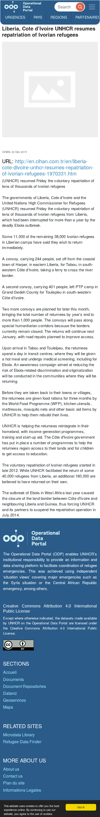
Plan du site (14, 783)
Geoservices (14, 700)
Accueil (10, 672)
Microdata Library (19, 735)
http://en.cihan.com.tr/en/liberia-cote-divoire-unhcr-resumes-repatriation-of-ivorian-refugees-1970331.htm (48, 167)
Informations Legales (22, 790)
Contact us (13, 776)
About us (11, 769)
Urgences (15, 17)
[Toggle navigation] (92, 7)
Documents (13, 679)
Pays (38, 17)
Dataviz (10, 693)
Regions (59, 17)
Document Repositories (24, 686)
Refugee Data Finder (22, 741)
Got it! (81, 807)
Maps (8, 707)
